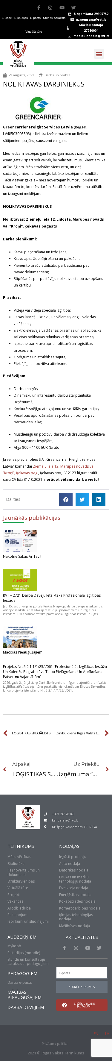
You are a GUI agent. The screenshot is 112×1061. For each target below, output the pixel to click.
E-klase (7, 17)
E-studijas (21, 17)
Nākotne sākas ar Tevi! (22, 556)
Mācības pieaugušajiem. (23, 652)
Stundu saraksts (54, 17)
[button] (99, 54)
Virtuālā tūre (33, 31)
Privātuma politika (54, 1044)
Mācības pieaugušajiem (24, 994)
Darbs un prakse (57, 75)
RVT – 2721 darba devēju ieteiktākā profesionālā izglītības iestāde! (52, 598)
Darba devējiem (25, 1007)
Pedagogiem (22, 973)
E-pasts (35, 17)
